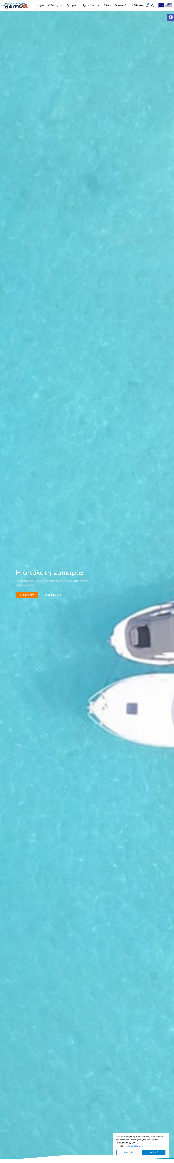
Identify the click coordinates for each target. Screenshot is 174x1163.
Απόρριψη (128, 1152)
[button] (170, 17)
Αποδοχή (153, 1152)
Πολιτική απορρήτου (133, 1146)
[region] (141, 1145)
